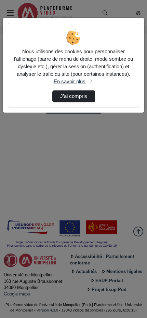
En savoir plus (69, 81)
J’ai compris (73, 96)
